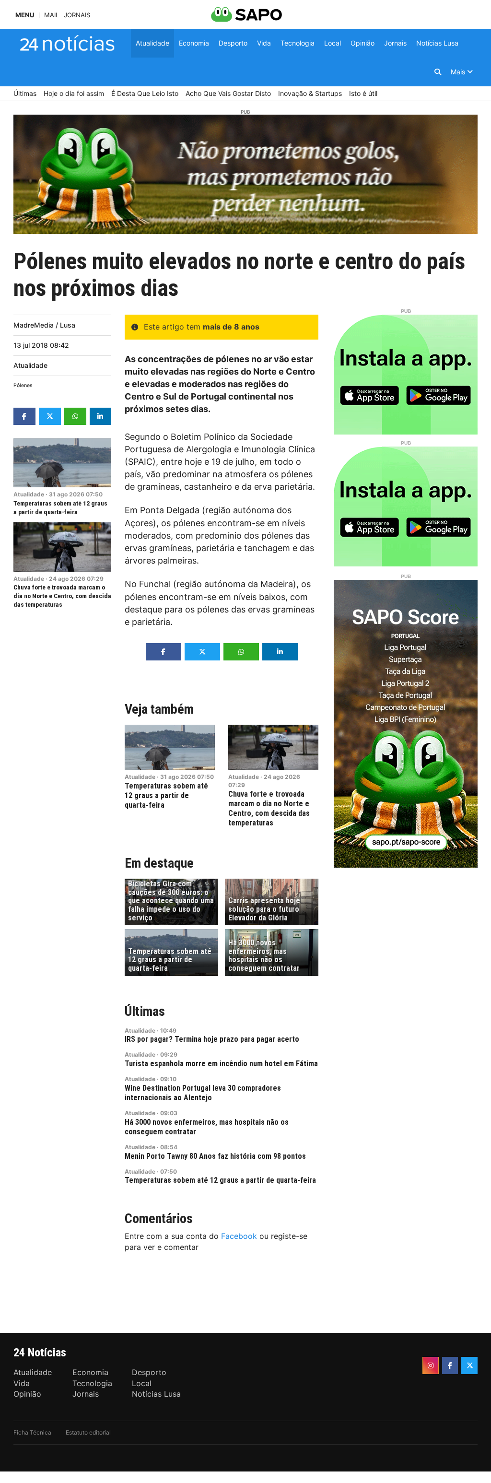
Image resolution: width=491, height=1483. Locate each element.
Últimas (145, 1011)
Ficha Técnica (32, 1432)
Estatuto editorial (88, 1432)
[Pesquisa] (438, 72)
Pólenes (23, 385)
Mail (51, 15)
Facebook (239, 1236)
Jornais (77, 15)
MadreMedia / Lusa (44, 325)
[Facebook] (450, 1365)
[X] (469, 1365)
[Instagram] (430, 1365)
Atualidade (30, 365)
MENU (24, 15)
